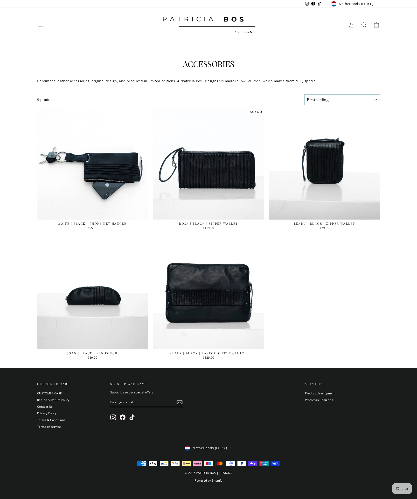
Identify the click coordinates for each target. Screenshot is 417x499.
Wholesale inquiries (319, 400)
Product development (320, 393)
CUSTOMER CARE (49, 393)
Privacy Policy (46, 413)
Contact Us (45, 406)
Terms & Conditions (51, 420)
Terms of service (49, 426)
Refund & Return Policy (53, 400)
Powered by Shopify (208, 480)
